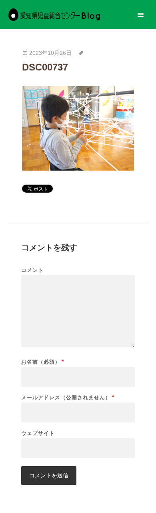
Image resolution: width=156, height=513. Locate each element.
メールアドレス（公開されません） (67, 397)
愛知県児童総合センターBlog (54, 14)
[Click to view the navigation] (140, 14)
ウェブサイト (38, 433)
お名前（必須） (42, 361)
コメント (32, 270)
